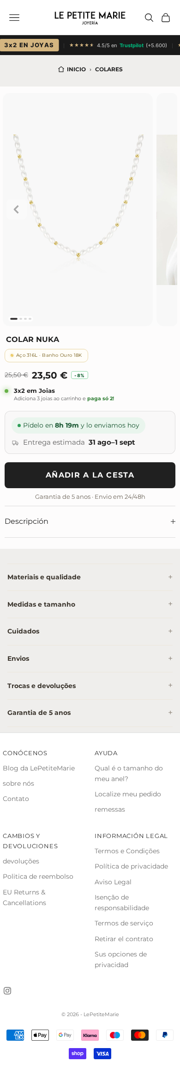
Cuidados (23, 631)
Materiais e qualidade (44, 577)
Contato (16, 799)
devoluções (21, 861)
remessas (110, 809)
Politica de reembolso (38, 876)
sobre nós (18, 783)
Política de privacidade (131, 866)
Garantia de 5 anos (39, 712)
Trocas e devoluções (41, 686)
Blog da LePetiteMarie (39, 768)
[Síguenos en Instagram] (7, 990)
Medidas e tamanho (41, 604)
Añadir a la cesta (90, 475)
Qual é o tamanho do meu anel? (129, 773)
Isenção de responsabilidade (122, 902)
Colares (109, 69)
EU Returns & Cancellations (24, 897)
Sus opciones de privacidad (121, 959)
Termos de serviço (124, 923)
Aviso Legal (113, 882)
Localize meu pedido (128, 794)
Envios (18, 658)
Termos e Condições (127, 851)
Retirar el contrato (124, 939)
